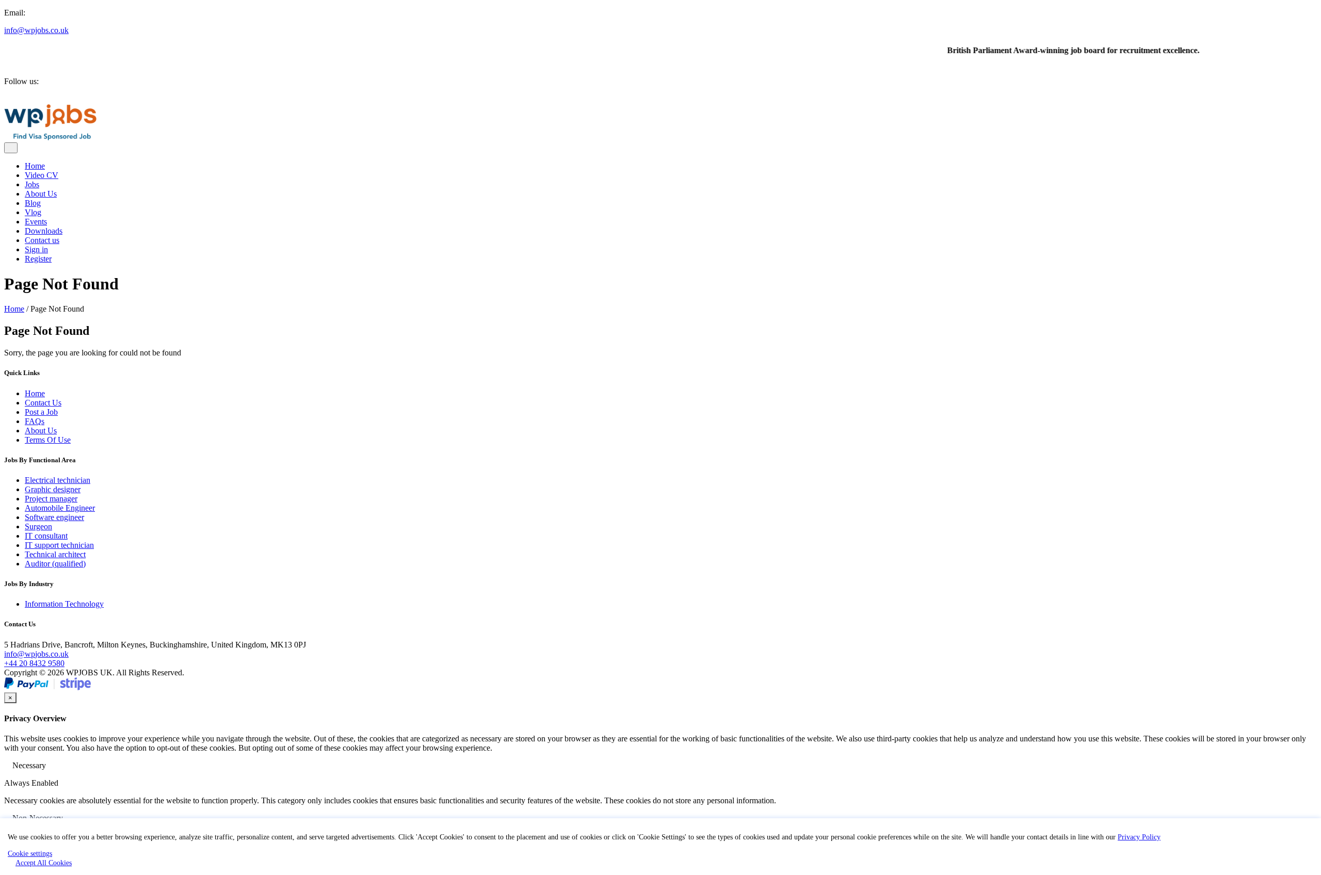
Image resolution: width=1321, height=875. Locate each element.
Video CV (41, 175)
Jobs (32, 184)
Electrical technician (57, 480)
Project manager (51, 498)
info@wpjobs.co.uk (36, 30)
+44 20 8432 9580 (34, 663)
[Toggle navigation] (11, 147)
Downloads (43, 230)
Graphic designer (52, 489)
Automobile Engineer (60, 508)
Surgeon (38, 526)
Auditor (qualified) (55, 563)
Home (35, 165)
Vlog (33, 212)
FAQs (34, 421)
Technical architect (55, 554)
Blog (33, 203)
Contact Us (43, 402)
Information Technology (64, 603)
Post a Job (41, 412)
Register (38, 258)
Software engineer (54, 517)
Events (36, 221)
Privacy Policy (1139, 837)
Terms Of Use (48, 439)
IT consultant (46, 535)
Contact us (42, 240)
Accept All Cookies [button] (43, 863)
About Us (41, 193)
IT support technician (59, 545)
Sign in (36, 249)
